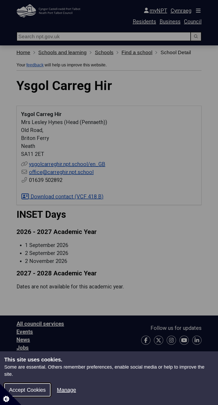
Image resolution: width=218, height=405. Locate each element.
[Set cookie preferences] (10, 394)
